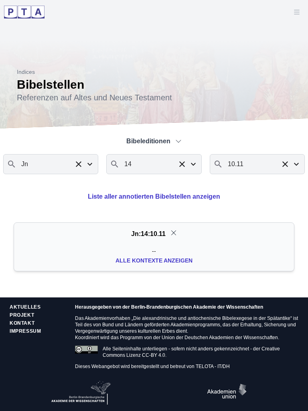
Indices (26, 72)
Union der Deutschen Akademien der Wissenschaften (220, 337)
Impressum (25, 331)
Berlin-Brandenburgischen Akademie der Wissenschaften (197, 307)
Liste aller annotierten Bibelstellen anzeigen (154, 196)
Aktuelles (25, 307)
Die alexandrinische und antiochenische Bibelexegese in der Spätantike (211, 318)
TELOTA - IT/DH (213, 366)
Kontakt (22, 323)
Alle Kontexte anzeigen (154, 260)
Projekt (22, 315)
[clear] (173, 233)
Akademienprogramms (195, 325)
